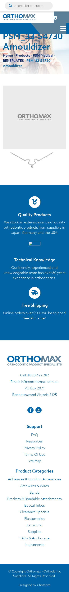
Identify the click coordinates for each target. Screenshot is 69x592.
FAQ (34, 435)
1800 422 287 (38, 375)
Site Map (34, 461)
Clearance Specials (34, 512)
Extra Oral (34, 525)
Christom (43, 585)
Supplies (34, 531)
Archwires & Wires (34, 486)
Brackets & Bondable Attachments (34, 499)
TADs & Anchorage (34, 538)
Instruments (34, 544)
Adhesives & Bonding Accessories (34, 479)
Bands (34, 492)
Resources (34, 441)
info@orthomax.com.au (40, 381)
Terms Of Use (34, 454)
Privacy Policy (34, 448)
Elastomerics (34, 518)
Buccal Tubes (34, 505)
